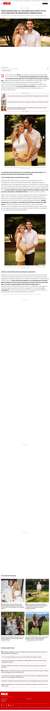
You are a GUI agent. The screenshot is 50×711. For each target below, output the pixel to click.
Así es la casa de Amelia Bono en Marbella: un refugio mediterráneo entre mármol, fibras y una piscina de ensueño (24, 661)
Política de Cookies (16, 707)
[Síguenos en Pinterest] (13, 705)
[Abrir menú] (1, 3)
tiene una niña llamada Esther (26, 86)
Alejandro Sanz (21, 0)
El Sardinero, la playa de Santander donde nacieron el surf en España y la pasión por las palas (24, 681)
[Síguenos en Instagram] (1, 705)
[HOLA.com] (7, 3)
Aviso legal (5, 707)
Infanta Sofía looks (44, 0)
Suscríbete (45, 3)
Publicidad (3, 700)
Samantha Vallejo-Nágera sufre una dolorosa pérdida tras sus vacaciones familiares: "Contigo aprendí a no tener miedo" (37, 638)
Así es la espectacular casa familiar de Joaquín (15, 177)
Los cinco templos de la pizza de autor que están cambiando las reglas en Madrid (21, 657)
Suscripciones (4, 698)
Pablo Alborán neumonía (36, 0)
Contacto (3, 701)
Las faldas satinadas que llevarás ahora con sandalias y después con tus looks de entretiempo (28, 102)
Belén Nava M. (4, 67)
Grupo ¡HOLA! (29, 698)
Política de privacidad (31, 707)
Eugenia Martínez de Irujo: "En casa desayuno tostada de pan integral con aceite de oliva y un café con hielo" (24, 685)
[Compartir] (47, 68)
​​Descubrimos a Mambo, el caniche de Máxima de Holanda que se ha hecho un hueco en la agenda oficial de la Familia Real (24, 652)
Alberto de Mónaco (28, 0)
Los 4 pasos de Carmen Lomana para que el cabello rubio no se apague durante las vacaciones (27, 96)
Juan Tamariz (9, 0)
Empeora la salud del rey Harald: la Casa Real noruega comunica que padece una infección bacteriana (23, 666)
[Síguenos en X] (6, 705)
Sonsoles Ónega (15, 0)
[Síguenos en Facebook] (4, 705)
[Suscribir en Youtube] (11, 705)
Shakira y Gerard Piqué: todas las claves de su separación (18, 271)
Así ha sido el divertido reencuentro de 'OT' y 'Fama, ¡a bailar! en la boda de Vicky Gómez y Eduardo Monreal (12, 638)
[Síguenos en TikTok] (8, 705)
